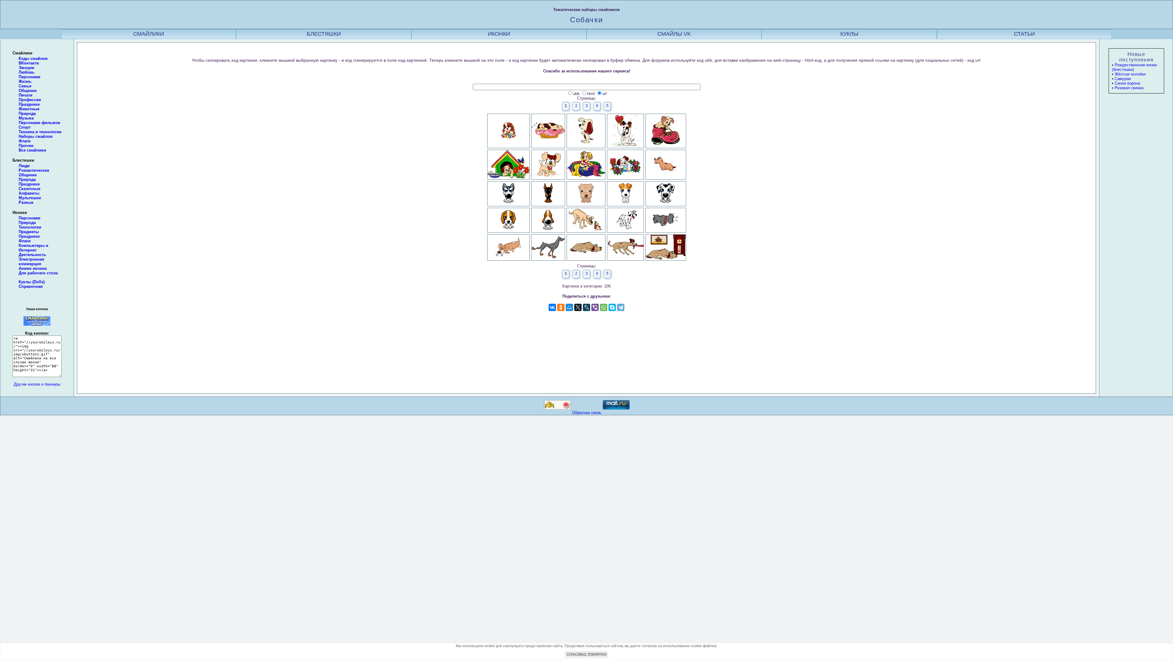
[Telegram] (620, 307)
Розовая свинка (1129, 88)
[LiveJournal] (586, 307)
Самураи (1123, 78)
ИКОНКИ (499, 34)
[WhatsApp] (603, 307)
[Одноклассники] (561, 307)
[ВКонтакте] (552, 307)
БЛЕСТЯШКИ (324, 34)
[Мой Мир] (569, 307)
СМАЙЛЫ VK (674, 34)
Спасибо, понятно (586, 654)
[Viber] (595, 307)
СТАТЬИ (1024, 34)
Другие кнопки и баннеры (37, 384)
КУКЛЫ (849, 34)
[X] (578, 307)
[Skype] (612, 307)
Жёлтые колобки (1130, 74)
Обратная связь (586, 412)
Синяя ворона (1127, 83)
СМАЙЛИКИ (148, 34)
